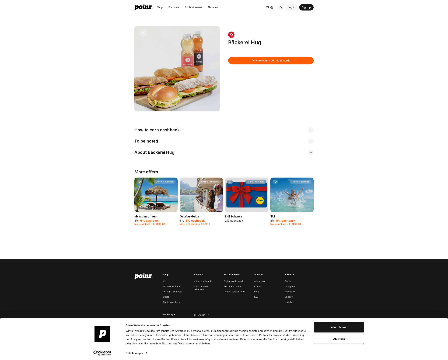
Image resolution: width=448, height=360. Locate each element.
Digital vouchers (171, 302)
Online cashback (171, 286)
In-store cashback (172, 291)
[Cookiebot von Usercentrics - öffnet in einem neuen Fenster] (102, 353)
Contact (258, 286)
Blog (256, 291)
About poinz (260, 281)
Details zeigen (134, 353)
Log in (291, 7)
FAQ (256, 297)
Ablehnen (339, 338)
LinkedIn (289, 297)
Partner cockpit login (234, 291)
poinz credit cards (203, 281)
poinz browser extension (201, 287)
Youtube (289, 302)
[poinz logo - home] (143, 7)
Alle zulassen (339, 327)
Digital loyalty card (233, 281)
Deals (166, 297)
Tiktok (288, 281)
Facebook (290, 291)
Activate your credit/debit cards (271, 60)
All (164, 281)
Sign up (306, 7)
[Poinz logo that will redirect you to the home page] (143, 276)
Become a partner (233, 286)
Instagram (290, 286)
